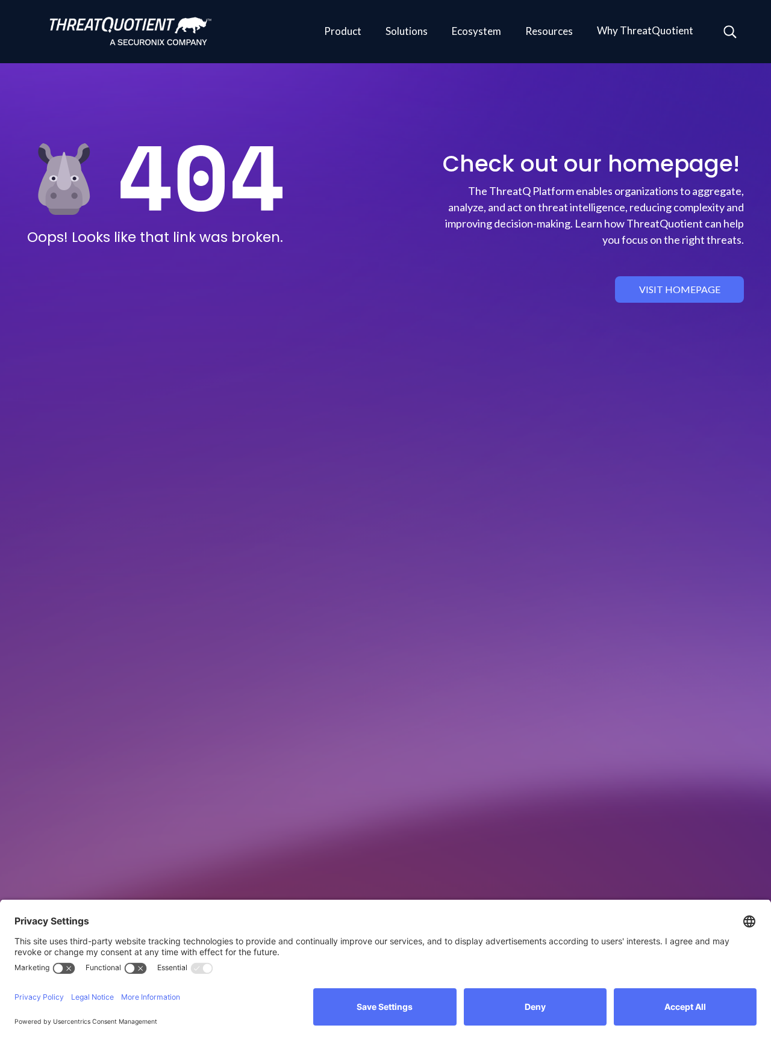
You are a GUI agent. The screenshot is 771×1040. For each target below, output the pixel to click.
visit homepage (679, 289)
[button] (342, 31)
